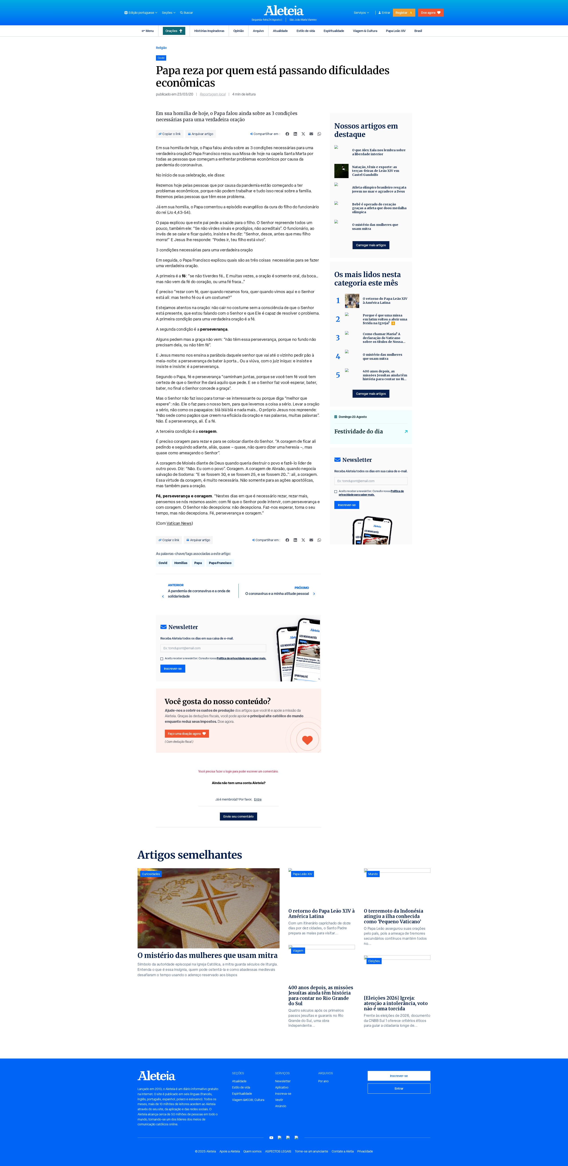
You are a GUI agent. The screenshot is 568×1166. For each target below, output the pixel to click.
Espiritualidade (334, 31)
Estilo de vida (306, 31)
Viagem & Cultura (365, 31)
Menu (150, 31)
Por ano (323, 1081)
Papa (198, 563)
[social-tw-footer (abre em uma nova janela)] (288, 1137)
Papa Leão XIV (396, 31)
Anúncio (280, 1106)
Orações (171, 31)
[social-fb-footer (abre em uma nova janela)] (280, 1137)
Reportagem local (213, 94)
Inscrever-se (173, 668)
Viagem (298, 951)
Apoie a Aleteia (229, 1151)
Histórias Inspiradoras (209, 31)
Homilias (180, 563)
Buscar (188, 13)
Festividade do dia (358, 431)
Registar (401, 12)
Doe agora (428, 12)
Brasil (418, 31)
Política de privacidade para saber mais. (241, 658)
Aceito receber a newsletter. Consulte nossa (215, 658)
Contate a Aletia (343, 1151)
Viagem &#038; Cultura (248, 1100)
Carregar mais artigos (371, 245)
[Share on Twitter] (303, 134)
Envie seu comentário (238, 816)
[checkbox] (161, 658)
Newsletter (283, 1081)
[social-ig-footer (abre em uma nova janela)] (297, 1137)
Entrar (386, 13)
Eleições (374, 961)
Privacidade (365, 1151)
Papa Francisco (220, 563)
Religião (161, 48)
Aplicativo (281, 1087)
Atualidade (280, 31)
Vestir (279, 1100)
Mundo (373, 874)
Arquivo (258, 31)
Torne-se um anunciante (311, 1151)
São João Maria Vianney (303, 20)
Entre (258, 799)
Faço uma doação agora (184, 733)
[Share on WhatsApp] (319, 134)
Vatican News (179, 523)
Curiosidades (151, 874)
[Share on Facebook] (287, 134)
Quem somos (252, 1151)
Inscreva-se (283, 1094)
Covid (163, 563)
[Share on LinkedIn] (295, 134)
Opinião (238, 31)
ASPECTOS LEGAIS (278, 1151)
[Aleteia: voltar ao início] (284, 10)
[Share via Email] (311, 134)
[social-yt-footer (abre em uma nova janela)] (271, 1137)
